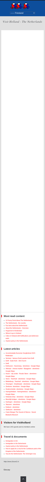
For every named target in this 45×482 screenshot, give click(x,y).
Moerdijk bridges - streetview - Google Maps (21, 399)
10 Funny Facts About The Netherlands (19, 320)
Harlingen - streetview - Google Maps (18, 402)
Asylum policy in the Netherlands (17, 341)
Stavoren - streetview (13, 404)
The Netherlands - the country (16, 323)
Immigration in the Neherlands (16, 443)
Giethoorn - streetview (13, 410)
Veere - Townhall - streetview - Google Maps (21, 379)
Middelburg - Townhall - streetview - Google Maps (22, 381)
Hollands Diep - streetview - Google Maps (20, 397)
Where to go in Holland (13, 333)
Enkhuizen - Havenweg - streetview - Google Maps (23, 366)
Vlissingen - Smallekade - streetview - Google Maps (23, 384)
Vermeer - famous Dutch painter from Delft (20, 358)
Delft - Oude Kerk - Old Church (16, 361)
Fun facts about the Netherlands (16, 325)
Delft (7, 363)
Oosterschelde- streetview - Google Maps (20, 389)
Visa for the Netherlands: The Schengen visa (21, 454)
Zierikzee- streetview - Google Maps (18, 386)
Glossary (7, 470)
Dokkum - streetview (12, 407)
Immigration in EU (12, 441)
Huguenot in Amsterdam (14, 331)
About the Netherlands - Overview (17, 328)
